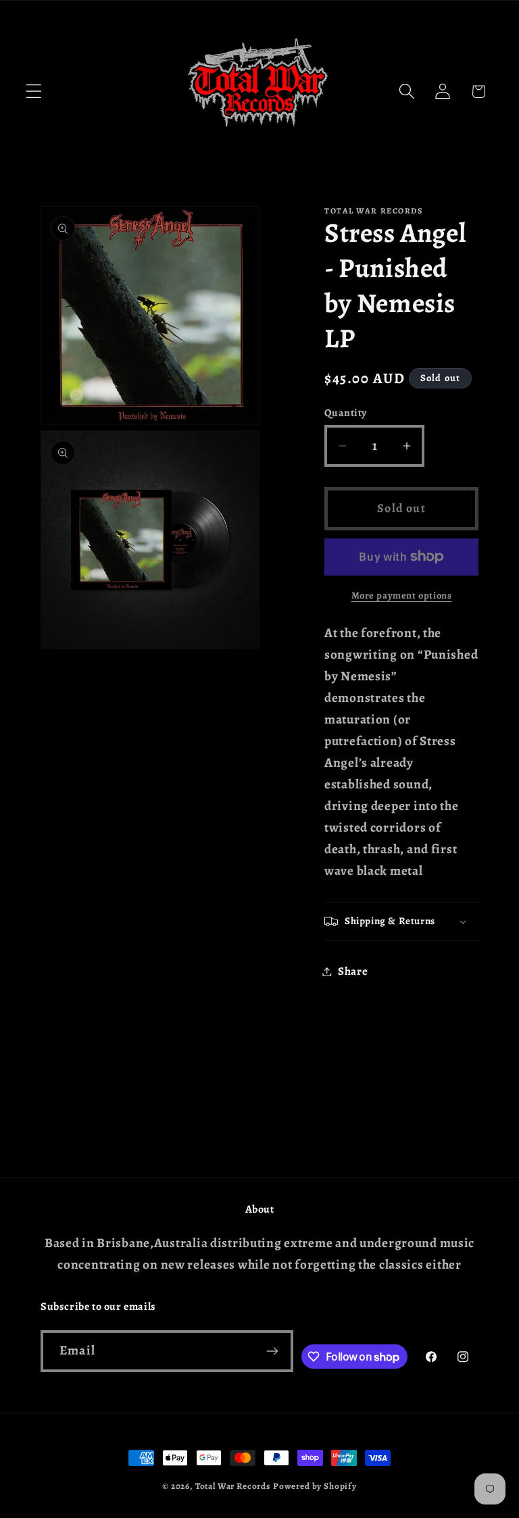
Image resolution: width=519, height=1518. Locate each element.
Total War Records (232, 1486)
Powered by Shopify (315, 1486)
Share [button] (353, 971)
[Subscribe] (273, 1351)
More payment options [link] (401, 595)
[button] (34, 91)
